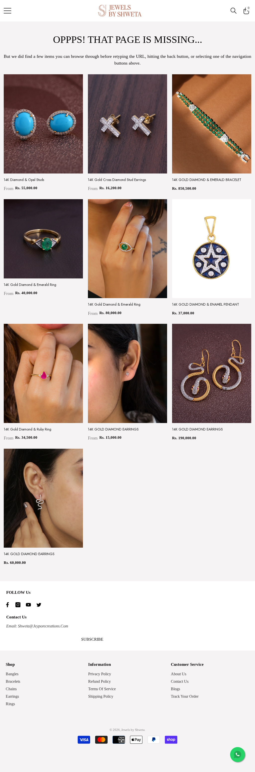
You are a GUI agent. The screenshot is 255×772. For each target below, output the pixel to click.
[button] (233, 10)
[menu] (7, 10)
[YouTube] (29, 605)
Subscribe (92, 639)
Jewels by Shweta (133, 730)
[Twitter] (40, 605)
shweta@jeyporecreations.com (42, 626)
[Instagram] (19, 605)
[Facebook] (8, 605)
